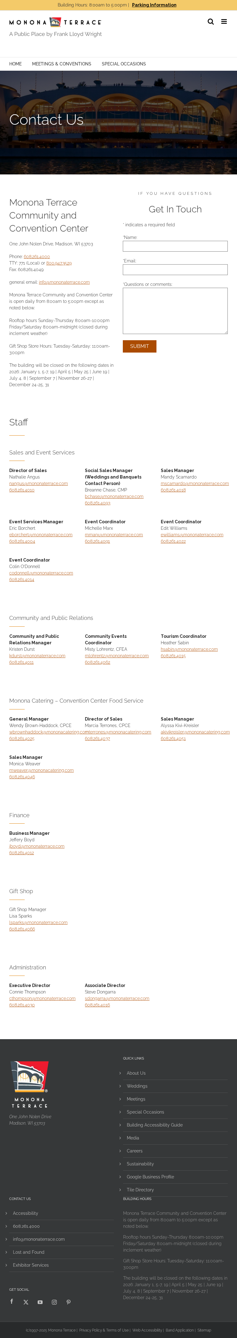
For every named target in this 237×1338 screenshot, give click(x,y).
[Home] (91, 27)
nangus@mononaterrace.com (38, 483)
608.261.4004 (22, 541)
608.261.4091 (97, 541)
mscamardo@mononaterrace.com (195, 483)
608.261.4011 (21, 662)
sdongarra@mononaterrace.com (117, 998)
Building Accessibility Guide (155, 1125)
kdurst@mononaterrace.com (37, 655)
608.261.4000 (37, 256)
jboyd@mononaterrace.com (36, 846)
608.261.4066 (22, 928)
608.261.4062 (97, 662)
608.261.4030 (22, 1004)
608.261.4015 (173, 655)
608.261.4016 (97, 1004)
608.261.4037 (97, 738)
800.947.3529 (59, 263)
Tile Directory (140, 1189)
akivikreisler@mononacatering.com (195, 732)
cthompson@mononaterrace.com (42, 998)
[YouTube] (40, 1302)
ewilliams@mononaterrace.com (192, 534)
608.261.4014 (21, 579)
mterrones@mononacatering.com (118, 732)
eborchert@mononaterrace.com (41, 534)
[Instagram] (54, 1302)
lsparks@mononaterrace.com (38, 922)
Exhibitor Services (31, 1265)
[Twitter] (26, 1302)
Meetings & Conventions (61, 63)
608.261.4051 (173, 738)
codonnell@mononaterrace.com (41, 573)
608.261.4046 (22, 776)
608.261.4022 (173, 541)
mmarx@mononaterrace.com (114, 534)
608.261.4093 (97, 502)
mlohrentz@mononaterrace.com (117, 655)
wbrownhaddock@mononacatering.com (49, 732)
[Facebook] (12, 1302)
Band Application (180, 1330)
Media (133, 1137)
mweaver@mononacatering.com (41, 770)
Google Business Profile (150, 1176)
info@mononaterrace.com (64, 282)
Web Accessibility (147, 1330)
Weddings (137, 1086)
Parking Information (154, 4)
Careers (135, 1150)
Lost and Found (28, 1252)
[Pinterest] (68, 1302)
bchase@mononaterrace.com (114, 496)
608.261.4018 (173, 489)
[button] (211, 21)
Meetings (136, 1099)
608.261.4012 (21, 852)
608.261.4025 (22, 738)
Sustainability (140, 1163)
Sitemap (204, 1330)
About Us (136, 1073)
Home (15, 63)
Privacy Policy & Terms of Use (104, 1330)
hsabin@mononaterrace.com (189, 649)
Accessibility (25, 1213)
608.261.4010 (22, 489)
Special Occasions (124, 63)
